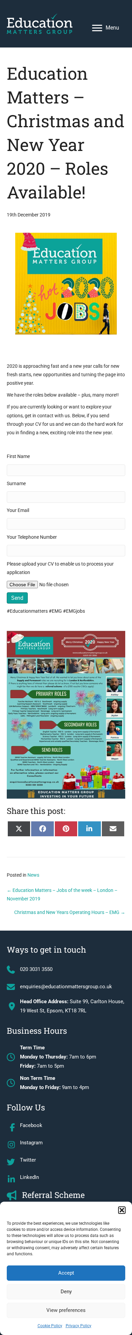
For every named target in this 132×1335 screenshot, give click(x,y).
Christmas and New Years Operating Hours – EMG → (69, 912)
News (33, 875)
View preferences (66, 1310)
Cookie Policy (50, 1325)
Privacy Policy (78, 1325)
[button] (121, 1210)
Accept (66, 1273)
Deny (66, 1292)
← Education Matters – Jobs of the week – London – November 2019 (62, 894)
